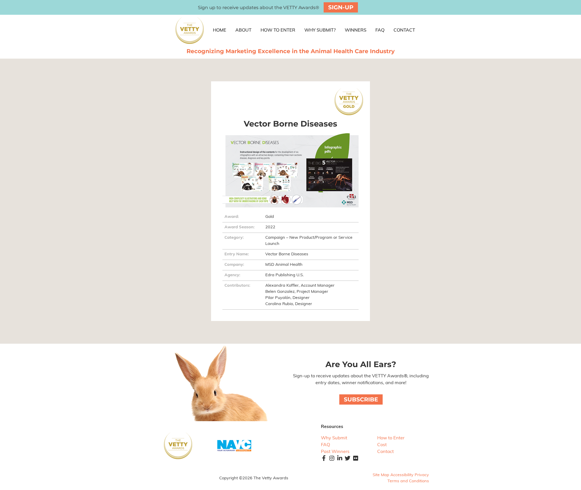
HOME (219, 30)
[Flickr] (355, 461)
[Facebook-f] (323, 461)
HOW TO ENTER (278, 30)
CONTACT (404, 30)
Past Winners (335, 452)
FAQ (379, 30)
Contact (385, 452)
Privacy (422, 475)
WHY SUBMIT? (320, 30)
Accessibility (402, 475)
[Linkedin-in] (339, 461)
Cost (382, 445)
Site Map (381, 475)
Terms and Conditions (408, 481)
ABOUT (243, 30)
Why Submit (334, 438)
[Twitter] (347, 461)
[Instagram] (331, 461)
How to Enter (390, 438)
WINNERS (355, 30)
